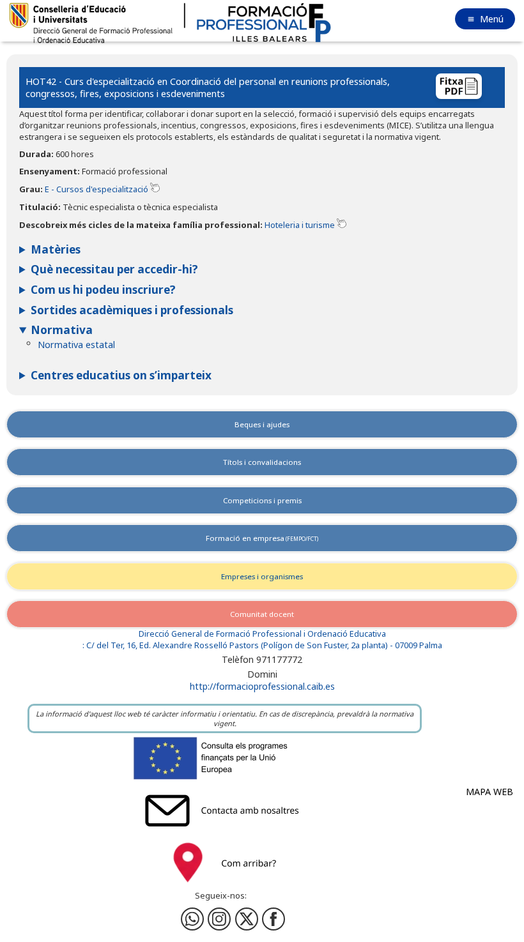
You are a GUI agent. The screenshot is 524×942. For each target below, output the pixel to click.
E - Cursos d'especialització (96, 189)
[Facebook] (219, 919)
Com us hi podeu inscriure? (103, 289)
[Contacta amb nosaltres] (225, 833)
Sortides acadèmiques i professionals (132, 310)
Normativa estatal (76, 344)
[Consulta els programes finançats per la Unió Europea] (225, 781)
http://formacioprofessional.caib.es (262, 686)
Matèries (56, 249)
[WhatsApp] (192, 919)
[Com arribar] (225, 885)
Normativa (62, 330)
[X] (246, 919)
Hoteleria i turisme (300, 225)
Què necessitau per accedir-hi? (114, 269)
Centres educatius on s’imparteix (121, 375)
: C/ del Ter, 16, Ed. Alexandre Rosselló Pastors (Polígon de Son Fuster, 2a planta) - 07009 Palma (262, 645)
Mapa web (489, 792)
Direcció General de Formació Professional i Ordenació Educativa (262, 633)
